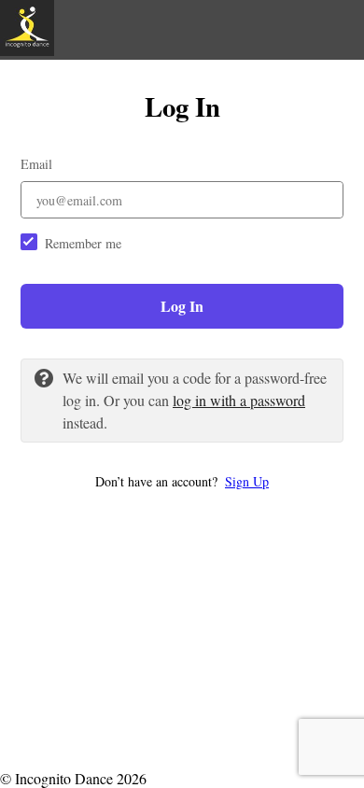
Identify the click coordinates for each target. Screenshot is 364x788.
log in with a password (239, 400)
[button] (182, 481)
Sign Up (247, 481)
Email (36, 164)
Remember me (83, 243)
